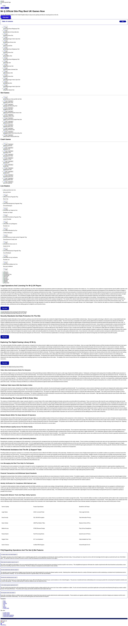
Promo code (6, 608)
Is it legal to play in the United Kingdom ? (9, 554)
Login (2, 8)
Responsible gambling (8, 615)
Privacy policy (6, 614)
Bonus (4, 607)
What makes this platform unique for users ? (9, 562)
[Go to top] (1, 623)
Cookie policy (6, 612)
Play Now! (6, 17)
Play (6, 27)
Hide (123, 21)
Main (4, 601)
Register (7, 8)
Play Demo (10, 101)
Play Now (3, 624)
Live (4, 605)
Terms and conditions (8, 616)
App (4, 604)
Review (5, 603)
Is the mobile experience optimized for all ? (9, 585)
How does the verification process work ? (9, 577)
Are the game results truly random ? (8, 592)
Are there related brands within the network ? (9, 569)
